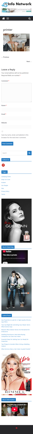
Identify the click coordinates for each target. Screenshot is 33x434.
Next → (29, 61)
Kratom (3, 182)
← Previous (5, 57)
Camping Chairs (6, 176)
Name (4, 105)
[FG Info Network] (3, 18)
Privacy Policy (5, 191)
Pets (2, 188)
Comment (5, 81)
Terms (3, 194)
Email (3, 114)
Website (4, 123)
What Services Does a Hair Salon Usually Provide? (15, 349)
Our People (4, 185)
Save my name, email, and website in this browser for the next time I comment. (14, 136)
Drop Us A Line (5, 179)
